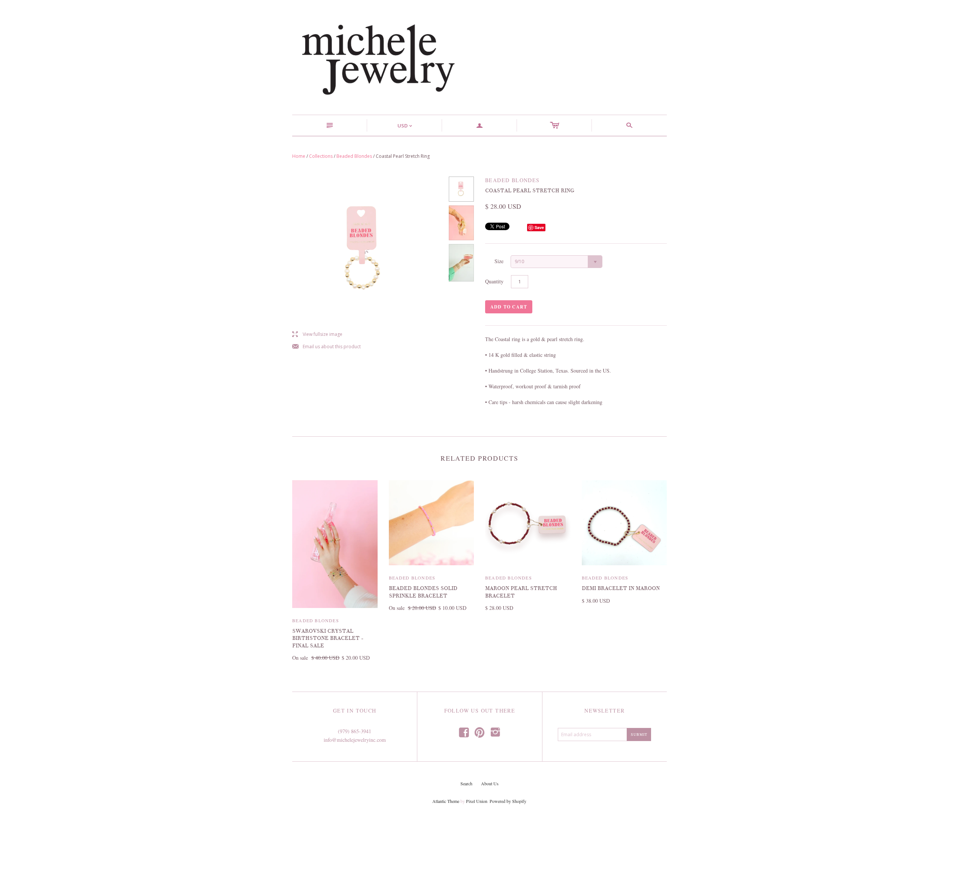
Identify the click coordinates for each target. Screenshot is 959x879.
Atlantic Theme (445, 801)
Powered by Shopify (508, 801)
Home (298, 156)
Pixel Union (476, 801)
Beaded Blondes (354, 156)
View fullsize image (317, 334)
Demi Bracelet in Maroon (621, 588)
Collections (321, 156)
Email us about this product (326, 347)
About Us (490, 783)
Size (498, 261)
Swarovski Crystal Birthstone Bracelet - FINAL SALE (327, 638)
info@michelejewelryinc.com (355, 739)
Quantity (494, 281)
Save (539, 227)
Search (466, 783)
